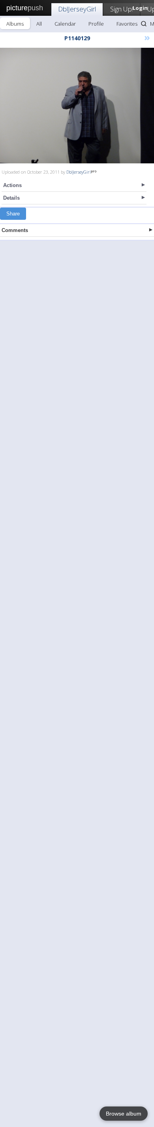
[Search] (143, 23)
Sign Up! (121, 8)
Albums (15, 23)
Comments (15, 230)
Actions (12, 185)
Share (13, 214)
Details (11, 198)
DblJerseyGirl (77, 8)
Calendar (65, 23)
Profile (96, 23)
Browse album (123, 1113)
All (39, 23)
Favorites (126, 23)
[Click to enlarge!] (77, 105)
